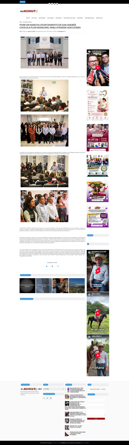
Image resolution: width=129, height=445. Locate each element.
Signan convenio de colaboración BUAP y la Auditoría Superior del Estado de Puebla (77, 421)
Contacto (103, 389)
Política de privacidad (95, 389)
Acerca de (99, 18)
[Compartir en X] (47, 266)
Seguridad (42, 18)
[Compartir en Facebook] (58, 266)
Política (34, 18)
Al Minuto (24, 31)
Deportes (58, 18)
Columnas (50, 18)
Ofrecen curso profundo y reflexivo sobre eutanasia (78, 433)
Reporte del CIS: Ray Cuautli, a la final (76, 426)
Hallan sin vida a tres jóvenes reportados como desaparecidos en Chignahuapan (77, 390)
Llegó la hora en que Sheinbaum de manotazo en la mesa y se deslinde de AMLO (78, 396)
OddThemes (85, 443)
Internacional (89, 18)
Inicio (28, 18)
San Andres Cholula (27, 22)
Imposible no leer (69, 18)
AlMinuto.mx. (56, 443)
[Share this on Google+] (52, 266)
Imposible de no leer (41, 31)
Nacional (80, 18)
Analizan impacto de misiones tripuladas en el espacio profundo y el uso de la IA (78, 414)
